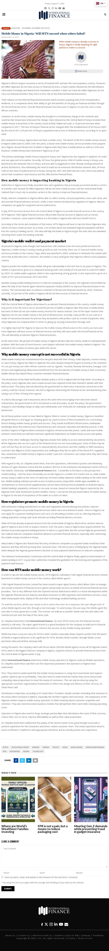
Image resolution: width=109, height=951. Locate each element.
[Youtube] (61, 924)
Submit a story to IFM (67, 935)
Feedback (98, 935)
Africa (5, 747)
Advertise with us (42, 935)
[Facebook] (42, 924)
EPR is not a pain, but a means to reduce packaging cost (53, 828)
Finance (6, 28)
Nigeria (26, 751)
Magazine (15, 28)
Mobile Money (76, 747)
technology (38, 751)
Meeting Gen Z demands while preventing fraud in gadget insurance (90, 828)
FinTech (56, 747)
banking (35, 747)
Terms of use (85, 938)
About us (10, 935)
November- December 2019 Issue (36, 28)
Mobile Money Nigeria (95, 747)
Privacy (71, 938)
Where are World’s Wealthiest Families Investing (15, 828)
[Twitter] (46, 924)
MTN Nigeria (15, 751)
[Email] (66, 924)
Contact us (24, 935)
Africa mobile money (20, 747)
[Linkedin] (55, 924)
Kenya (65, 747)
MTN (4, 751)
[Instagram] (51, 924)
